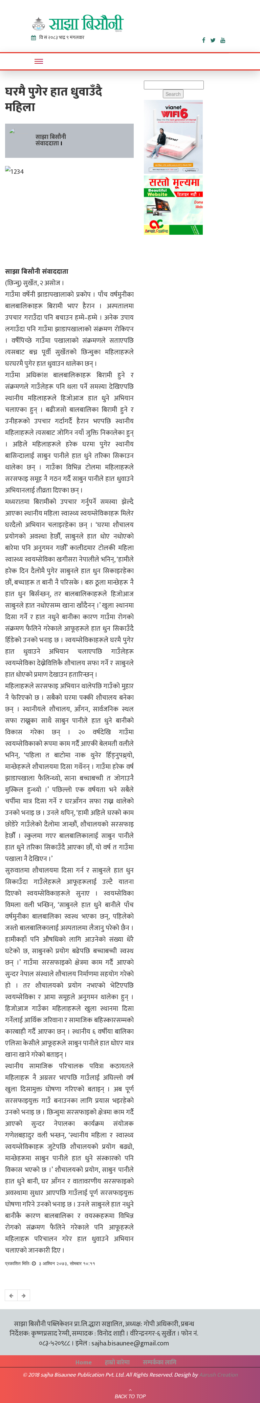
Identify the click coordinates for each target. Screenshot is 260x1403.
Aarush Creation (218, 1375)
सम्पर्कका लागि (159, 1363)
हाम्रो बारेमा (117, 1363)
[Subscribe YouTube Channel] (224, 39)
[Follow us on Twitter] (215, 39)
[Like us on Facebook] (206, 39)
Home (83, 1363)
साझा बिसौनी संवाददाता (51, 140)
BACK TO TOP (130, 1396)
